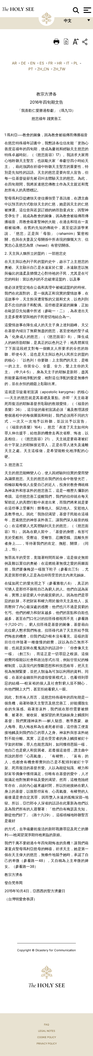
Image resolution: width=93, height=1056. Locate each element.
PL (76, 63)
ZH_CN (43, 69)
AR (14, 63)
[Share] (85, 43)
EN (32, 63)
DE (23, 63)
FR (50, 63)
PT (30, 69)
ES (42, 63)
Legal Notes (46, 1030)
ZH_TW (59, 69)
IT (67, 63)
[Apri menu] (86, 10)
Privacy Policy (47, 1043)
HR (59, 63)
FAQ (46, 1024)
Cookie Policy (46, 1037)
